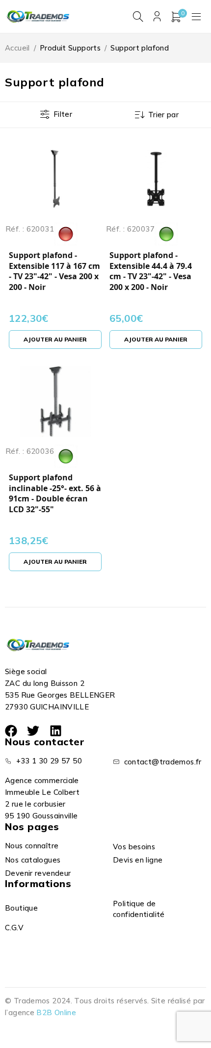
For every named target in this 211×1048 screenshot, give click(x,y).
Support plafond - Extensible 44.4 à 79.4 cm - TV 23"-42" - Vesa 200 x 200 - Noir (150, 271)
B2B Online (56, 1012)
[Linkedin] (56, 731)
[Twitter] (33, 731)
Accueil (17, 47)
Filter (62, 114)
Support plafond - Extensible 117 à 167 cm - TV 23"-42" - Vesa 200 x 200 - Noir (54, 271)
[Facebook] (11, 731)
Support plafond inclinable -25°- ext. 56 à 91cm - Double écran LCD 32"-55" (55, 493)
